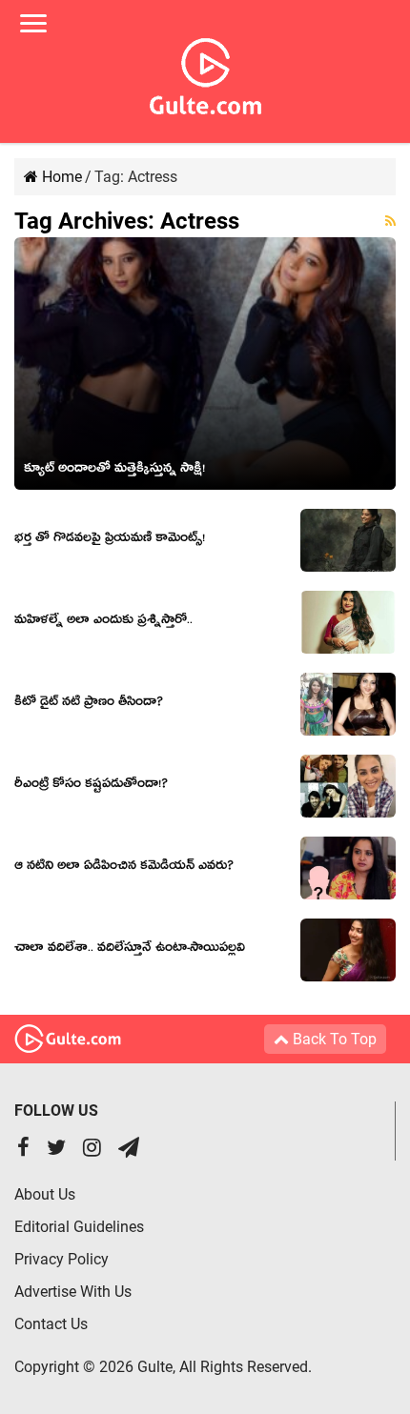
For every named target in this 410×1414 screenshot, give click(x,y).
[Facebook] (23, 1150)
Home (60, 177)
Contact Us (51, 1324)
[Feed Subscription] (390, 221)
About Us (44, 1194)
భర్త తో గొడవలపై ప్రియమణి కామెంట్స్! (109, 540)
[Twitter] (56, 1150)
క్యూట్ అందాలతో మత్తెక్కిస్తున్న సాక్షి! (114, 470)
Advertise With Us (73, 1292)
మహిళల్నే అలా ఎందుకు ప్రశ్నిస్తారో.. (103, 622)
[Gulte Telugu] (205, 72)
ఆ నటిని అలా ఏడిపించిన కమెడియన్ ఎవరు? (124, 868)
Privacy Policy (61, 1259)
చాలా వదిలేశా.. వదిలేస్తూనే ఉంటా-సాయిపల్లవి (129, 950)
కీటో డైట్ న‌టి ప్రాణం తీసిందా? (88, 704)
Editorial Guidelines (79, 1227)
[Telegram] (128, 1150)
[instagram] (92, 1150)
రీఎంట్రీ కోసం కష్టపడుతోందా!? (91, 786)
